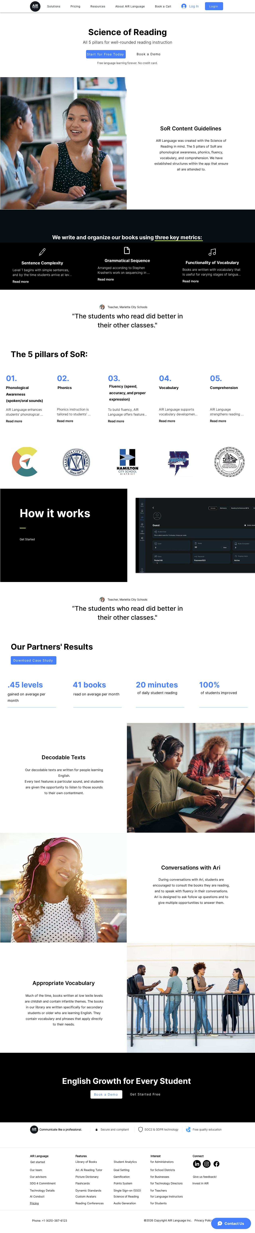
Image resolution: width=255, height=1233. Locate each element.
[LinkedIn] (197, 1164)
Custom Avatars (86, 1196)
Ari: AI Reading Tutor (89, 1170)
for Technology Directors (166, 1183)
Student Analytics (125, 1161)
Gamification (122, 1176)
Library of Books (86, 1161)
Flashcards (83, 1183)
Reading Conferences (90, 1203)
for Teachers (158, 1190)
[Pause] (140, 567)
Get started (37, 1162)
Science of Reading (126, 1196)
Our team (36, 1170)
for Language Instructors (166, 1196)
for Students (158, 1203)
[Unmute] (147, 567)
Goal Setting (121, 1170)
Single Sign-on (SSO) (127, 1190)
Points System (123, 1183)
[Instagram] (207, 1164)
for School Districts (162, 1170)
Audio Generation (125, 1203)
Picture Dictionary (87, 1176)
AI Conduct (37, 1196)
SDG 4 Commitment (43, 1183)
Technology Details (42, 1190)
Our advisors (38, 1176)
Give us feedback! (205, 1176)
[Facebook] (216, 1164)
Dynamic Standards (88, 1190)
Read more (21, 282)
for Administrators (162, 1161)
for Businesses (159, 1176)
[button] (54, 6)
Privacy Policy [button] (203, 1220)
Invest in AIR (200, 1183)
